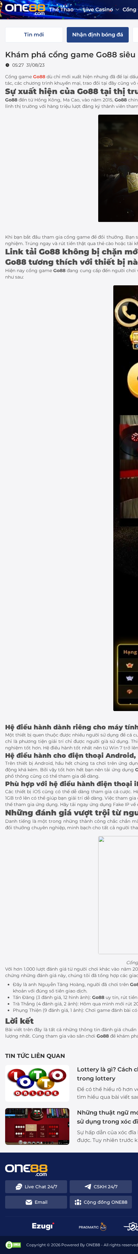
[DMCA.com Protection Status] (13, 1245)
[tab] (34, 35)
